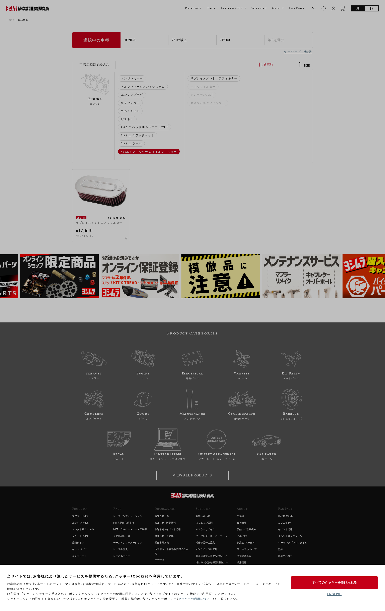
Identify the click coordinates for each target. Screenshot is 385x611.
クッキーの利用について (195, 598)
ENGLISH (334, 594)
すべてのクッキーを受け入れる (334, 582)
